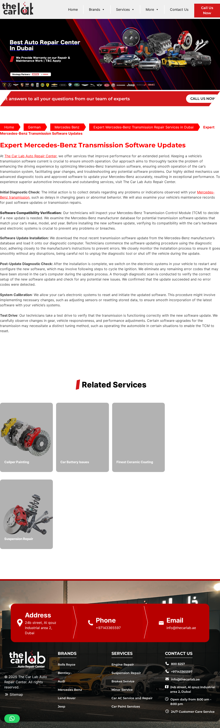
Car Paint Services (126, 706)
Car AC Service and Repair (132, 698)
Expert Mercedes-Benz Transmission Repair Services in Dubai (143, 127)
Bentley (64, 673)
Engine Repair (123, 664)
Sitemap (16, 694)
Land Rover (67, 698)
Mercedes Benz (67, 127)
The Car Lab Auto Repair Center (31, 156)
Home (73, 9)
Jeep (61, 706)
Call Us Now (207, 10)
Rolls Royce (66, 664)
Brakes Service (123, 681)
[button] (12, 718)
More (150, 9)
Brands (94, 9)
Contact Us (179, 9)
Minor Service (122, 690)
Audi (61, 681)
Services (123, 9)
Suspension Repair (126, 673)
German (34, 127)
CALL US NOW (203, 99)
